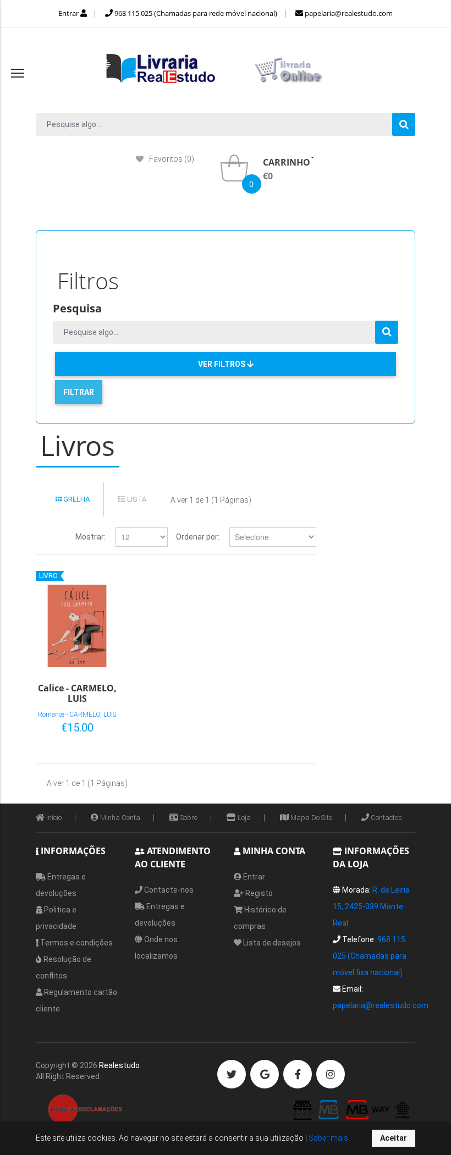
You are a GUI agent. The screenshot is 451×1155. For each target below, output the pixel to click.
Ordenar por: (197, 536)
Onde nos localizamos (156, 947)
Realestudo (119, 1065)
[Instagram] (330, 1074)
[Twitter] (231, 1074)
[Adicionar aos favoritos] (75, 725)
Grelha (76, 499)
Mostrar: (90, 536)
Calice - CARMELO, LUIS (77, 692)
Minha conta (119, 817)
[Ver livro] (77, 626)
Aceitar (393, 1138)
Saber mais (327, 1138)
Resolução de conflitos (63, 967)
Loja (243, 817)
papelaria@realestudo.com (348, 13)
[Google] (264, 1074)
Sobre (187, 817)
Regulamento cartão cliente (76, 1000)
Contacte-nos (168, 890)
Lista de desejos (271, 942)
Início (53, 817)
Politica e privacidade (56, 918)
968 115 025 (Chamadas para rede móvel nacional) (195, 13)
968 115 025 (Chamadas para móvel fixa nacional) (369, 956)
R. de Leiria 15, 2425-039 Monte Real (371, 906)
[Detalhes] (93, 725)
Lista (135, 499)
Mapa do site (310, 817)
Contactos (385, 817)
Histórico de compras (260, 918)
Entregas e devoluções (61, 885)
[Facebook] (297, 1074)
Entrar (69, 13)
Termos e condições (75, 942)
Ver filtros (222, 364)
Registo (258, 893)
